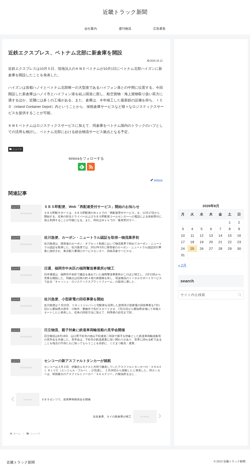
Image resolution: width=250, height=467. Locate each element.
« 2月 (182, 265)
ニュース (17, 149)
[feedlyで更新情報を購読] (82, 167)
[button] (239, 295)
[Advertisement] (211, 83)
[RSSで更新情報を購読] (91, 167)
